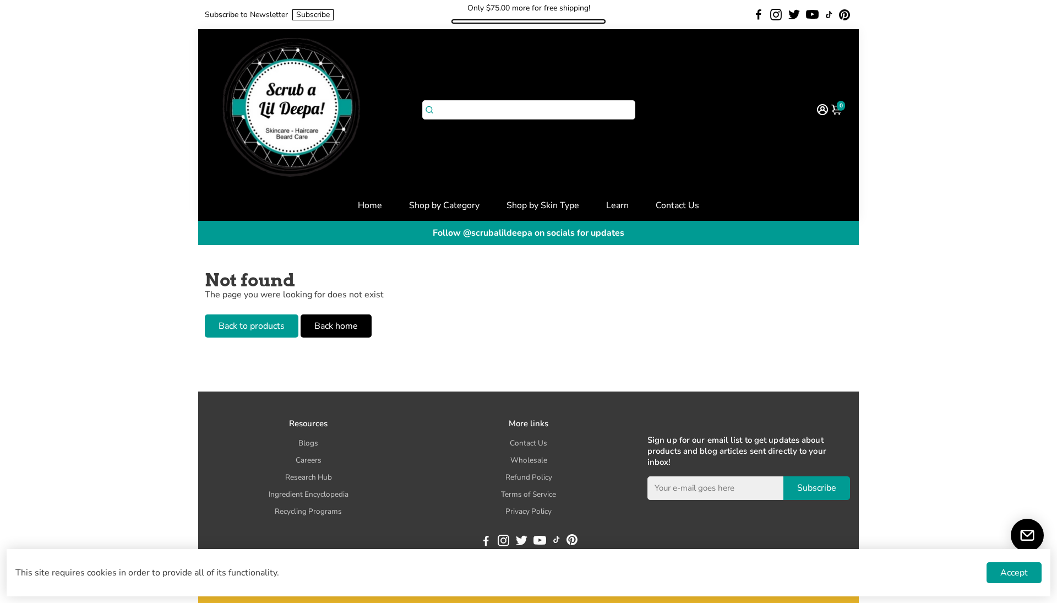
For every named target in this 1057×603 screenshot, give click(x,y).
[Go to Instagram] (776, 14)
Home (370, 205)
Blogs (308, 443)
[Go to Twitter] (794, 14)
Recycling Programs (308, 511)
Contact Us (677, 205)
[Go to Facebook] (759, 14)
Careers (309, 460)
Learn (617, 205)
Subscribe (313, 14)
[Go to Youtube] (812, 14)
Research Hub (308, 477)
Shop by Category (444, 205)
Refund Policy (528, 477)
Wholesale (528, 460)
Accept (1014, 573)
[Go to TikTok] (829, 14)
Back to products (252, 326)
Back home (336, 326)
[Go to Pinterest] (844, 14)
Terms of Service (528, 494)
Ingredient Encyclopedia (308, 494)
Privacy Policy (528, 511)
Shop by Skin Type (542, 205)
